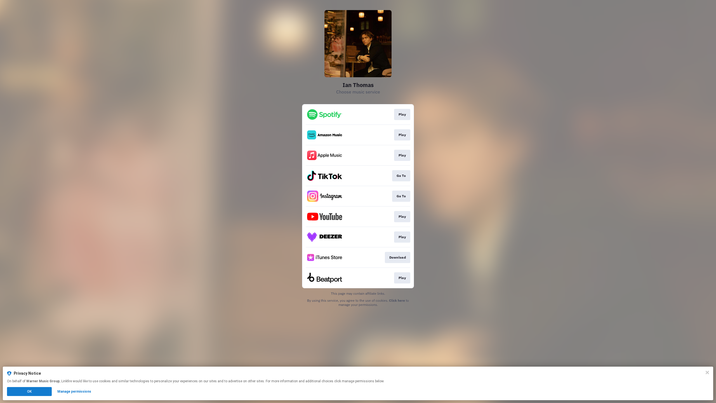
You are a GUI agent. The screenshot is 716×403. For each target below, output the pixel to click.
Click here (397, 300)
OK (29, 391)
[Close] (707, 372)
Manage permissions (74, 391)
